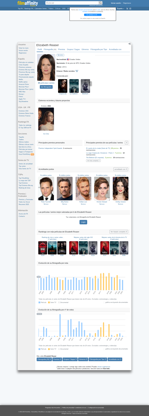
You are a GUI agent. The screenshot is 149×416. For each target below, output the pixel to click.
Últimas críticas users (26, 144)
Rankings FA (28, 8)
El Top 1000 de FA (25, 128)
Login (83, 222)
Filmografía (50, 49)
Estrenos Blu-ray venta (26, 70)
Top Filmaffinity (24, 178)
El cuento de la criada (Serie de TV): (104, 149)
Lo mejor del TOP (25, 180)
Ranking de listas (24, 188)
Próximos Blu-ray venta (27, 72)
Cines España (23, 65)
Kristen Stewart (102, 202)
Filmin (21, 96)
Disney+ (21, 94)
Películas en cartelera (26, 62)
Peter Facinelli (46, 202)
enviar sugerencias (104, 367)
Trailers (21, 139)
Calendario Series (41, 8)
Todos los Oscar (24, 202)
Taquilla (21, 137)
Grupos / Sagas (73, 49)
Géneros (85, 49)
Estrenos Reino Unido (26, 113)
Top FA (20, 8)
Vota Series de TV (25, 169)
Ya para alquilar (24, 74)
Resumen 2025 (24, 204)
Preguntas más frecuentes (52, 407)
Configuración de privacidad (96, 407)
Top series (22, 166)
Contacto (22, 216)
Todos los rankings (25, 125)
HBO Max (22, 92)
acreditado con (120, 169)
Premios (61, 49)
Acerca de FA (23, 214)
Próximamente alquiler (26, 77)
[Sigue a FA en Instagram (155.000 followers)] (130, 8)
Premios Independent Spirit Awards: (55, 148)
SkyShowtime (23, 101)
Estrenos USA (23, 111)
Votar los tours (24, 48)
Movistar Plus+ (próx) (26, 89)
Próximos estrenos (25, 67)
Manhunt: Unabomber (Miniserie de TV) (85, 94)
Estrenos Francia (24, 116)
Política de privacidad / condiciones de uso (74, 407)
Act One (46, 134)
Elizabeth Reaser (47, 45)
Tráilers (50, 8)
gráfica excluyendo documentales (116, 302)
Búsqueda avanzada (95, 5)
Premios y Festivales (26, 199)
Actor (47, 204)
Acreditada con (115, 49)
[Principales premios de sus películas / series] (126, 142)
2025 (63, 8)
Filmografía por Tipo (99, 49)
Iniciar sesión (23, 50)
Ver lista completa (93, 160)
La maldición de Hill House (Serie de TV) (73, 94)
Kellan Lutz (83, 202)
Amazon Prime (24, 84)
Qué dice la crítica (25, 147)
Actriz (61, 55)
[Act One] (46, 119)
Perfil (40, 49)
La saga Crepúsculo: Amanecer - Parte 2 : (105, 154)
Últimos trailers (24, 142)
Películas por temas (25, 149)
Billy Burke (64, 202)
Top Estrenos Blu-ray (26, 185)
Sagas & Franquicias (26, 152)
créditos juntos (46, 175)
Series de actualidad (25, 164)
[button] (129, 44)
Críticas (57, 8)
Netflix (21, 79)
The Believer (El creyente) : (105, 157)
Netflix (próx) (23, 82)
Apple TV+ (22, 99)
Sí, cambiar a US (91, 15)
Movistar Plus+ (24, 87)
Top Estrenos (23, 183)
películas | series (46, 83)
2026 (68, 8)
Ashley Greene (121, 202)
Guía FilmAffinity (26, 154)
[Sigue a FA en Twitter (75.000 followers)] (127, 8)
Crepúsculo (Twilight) (62, 94)
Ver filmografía (46, 87)
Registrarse (127, 3)
